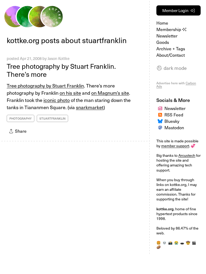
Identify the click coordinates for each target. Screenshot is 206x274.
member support (175, 146)
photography (20, 118)
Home (162, 23)
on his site (70, 92)
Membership (169, 29)
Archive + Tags (170, 48)
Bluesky (171, 121)
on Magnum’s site (110, 92)
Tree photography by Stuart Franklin (45, 85)
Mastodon (174, 127)
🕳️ (182, 242)
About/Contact (170, 55)
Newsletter (167, 35)
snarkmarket (90, 107)
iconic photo (56, 100)
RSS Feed (173, 114)
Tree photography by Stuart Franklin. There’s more (61, 70)
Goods (162, 42)
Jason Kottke (58, 58)
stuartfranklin (52, 118)
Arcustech (186, 155)
